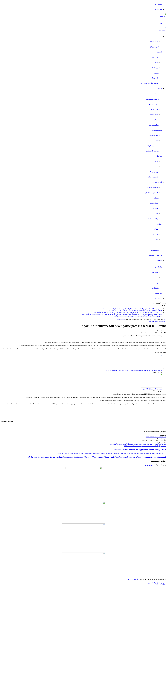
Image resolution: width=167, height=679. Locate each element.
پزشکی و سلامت (153, 218)
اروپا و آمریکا (154, 172)
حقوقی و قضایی (153, 119)
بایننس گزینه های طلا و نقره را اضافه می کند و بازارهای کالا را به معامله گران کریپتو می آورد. (132, 308)
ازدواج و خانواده (153, 104)
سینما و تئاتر (154, 140)
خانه (161, 36)
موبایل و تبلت (154, 203)
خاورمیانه (155, 166)
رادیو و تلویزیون (153, 135)
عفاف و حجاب (153, 125)
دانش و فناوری (157, 182)
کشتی (156, 244)
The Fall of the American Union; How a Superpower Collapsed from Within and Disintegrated (133, 370)
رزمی (156, 239)
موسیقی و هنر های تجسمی (149, 146)
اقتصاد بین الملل (153, 177)
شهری (156, 93)
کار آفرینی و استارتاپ (155, 255)
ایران (156, 161)
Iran (165, 321)
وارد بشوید (148, 465)
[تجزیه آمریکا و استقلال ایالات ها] (151, 387)
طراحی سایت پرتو (132, 579)
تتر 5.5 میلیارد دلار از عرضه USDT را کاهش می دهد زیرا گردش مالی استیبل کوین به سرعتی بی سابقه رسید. (127, 312)
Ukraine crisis (153, 437)
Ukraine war (162, 437)
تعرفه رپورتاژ (154, 47)
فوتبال (156, 229)
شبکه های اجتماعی (152, 187)
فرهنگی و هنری (157, 130)
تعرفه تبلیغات (154, 41)
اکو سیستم (158, 260)
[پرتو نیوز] (162, 16)
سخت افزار (154, 208)
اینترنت (156, 213)
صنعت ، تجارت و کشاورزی (149, 83)
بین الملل (159, 156)
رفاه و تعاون (154, 109)
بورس (156, 62)
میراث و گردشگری (152, 151)
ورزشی (160, 224)
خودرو (156, 73)
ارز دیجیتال (155, 67)
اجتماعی (159, 88)
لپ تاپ (156, 198)
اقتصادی (159, 52)
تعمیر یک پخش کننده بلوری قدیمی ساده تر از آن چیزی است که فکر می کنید (138, 316)
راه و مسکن (154, 78)
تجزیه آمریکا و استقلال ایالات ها (152, 389)
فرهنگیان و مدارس (152, 99)
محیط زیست (154, 114)
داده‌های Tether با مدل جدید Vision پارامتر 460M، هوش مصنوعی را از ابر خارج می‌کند (135, 310)
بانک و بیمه (155, 57)
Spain (147, 437)
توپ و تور (155, 234)
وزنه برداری (154, 250)
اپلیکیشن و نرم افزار (152, 192)
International (121, 319)
